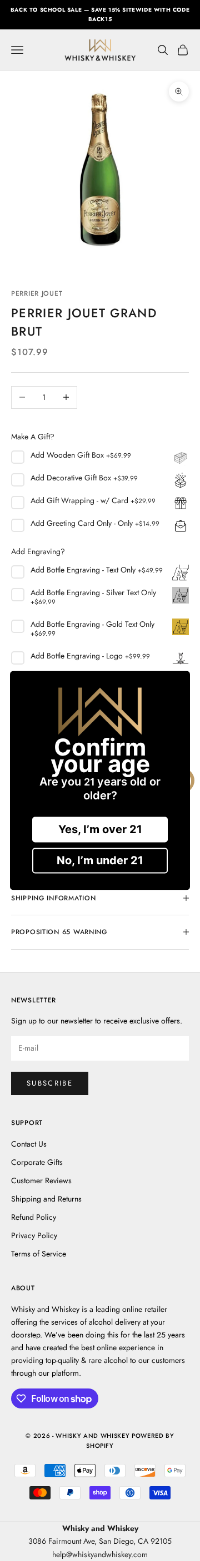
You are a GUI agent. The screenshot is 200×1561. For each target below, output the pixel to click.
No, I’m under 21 (100, 861)
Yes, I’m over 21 (100, 830)
